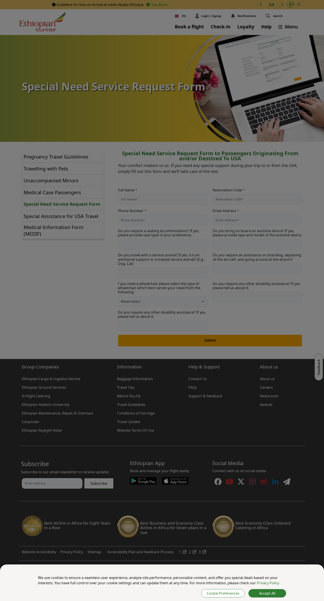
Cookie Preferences (223, 593)
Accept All (267, 593)
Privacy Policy (268, 583)
